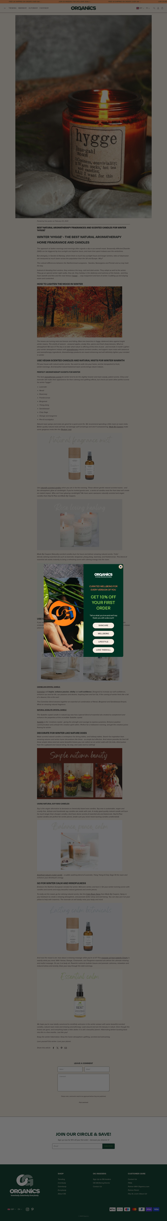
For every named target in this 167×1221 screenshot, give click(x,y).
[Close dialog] (120, 566)
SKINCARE (103, 625)
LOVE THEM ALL (103, 650)
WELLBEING (103, 634)
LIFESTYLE (103, 642)
